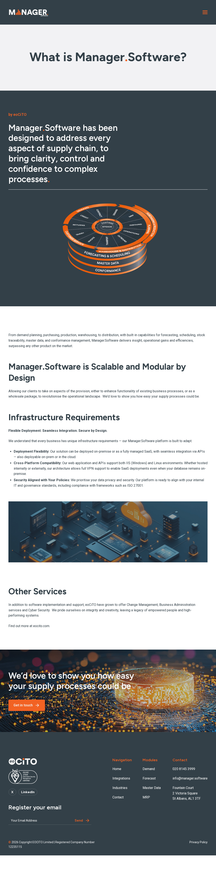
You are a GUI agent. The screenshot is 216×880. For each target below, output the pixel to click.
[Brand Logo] (28, 12)
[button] (205, 12)
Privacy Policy (198, 842)
